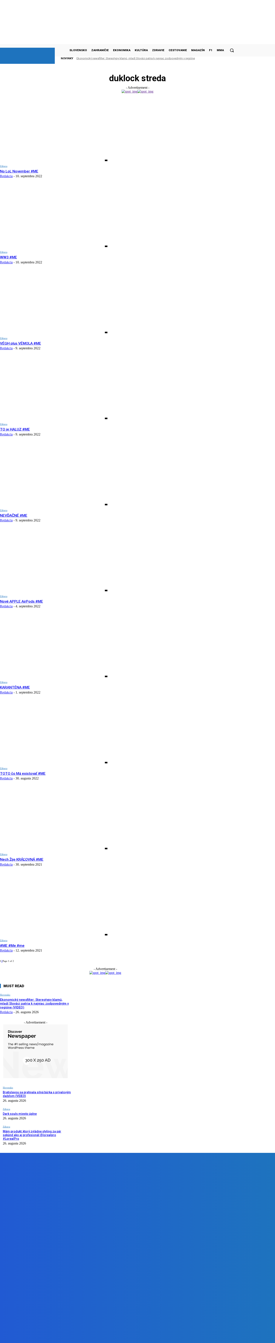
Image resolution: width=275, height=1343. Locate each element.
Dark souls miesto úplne (20, 1113)
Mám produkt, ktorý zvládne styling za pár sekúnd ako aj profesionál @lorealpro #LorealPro (32, 1135)
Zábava (3, 166)
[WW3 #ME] (53, 216)
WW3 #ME (8, 257)
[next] (225, 58)
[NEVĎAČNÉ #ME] (53, 474)
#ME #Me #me (12, 945)
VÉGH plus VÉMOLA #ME (20, 343)
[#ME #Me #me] (53, 904)
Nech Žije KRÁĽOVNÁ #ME (21, 859)
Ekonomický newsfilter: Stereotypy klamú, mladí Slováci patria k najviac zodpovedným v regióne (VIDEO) (34, 1003)
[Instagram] (72, 1336)
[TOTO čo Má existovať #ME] (53, 732)
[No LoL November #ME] (53, 130)
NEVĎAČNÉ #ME (13, 515)
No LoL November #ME (19, 171)
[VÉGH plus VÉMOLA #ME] (53, 302)
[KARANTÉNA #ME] (53, 646)
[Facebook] (48, 1336)
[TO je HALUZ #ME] (53, 388)
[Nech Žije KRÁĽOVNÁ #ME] (53, 818)
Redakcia (6, 176)
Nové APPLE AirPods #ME (21, 601)
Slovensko (5, 994)
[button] (232, 50)
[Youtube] (97, 1336)
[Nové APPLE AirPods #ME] (53, 560)
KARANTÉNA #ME (15, 687)
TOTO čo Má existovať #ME (23, 773)
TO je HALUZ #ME (15, 429)
